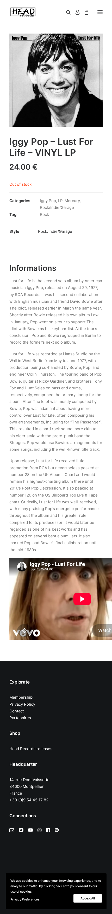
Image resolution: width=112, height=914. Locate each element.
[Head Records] (22, 12)
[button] (100, 12)
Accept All (87, 898)
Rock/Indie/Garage (57, 207)
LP (60, 200)
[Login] (75, 12)
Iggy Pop (48, 200)
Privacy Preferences (24, 899)
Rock (44, 214)
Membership (21, 697)
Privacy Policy (22, 704)
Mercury (72, 200)
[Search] (66, 12)
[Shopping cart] (84, 12)
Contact (16, 711)
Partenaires (20, 717)
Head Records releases (30, 748)
